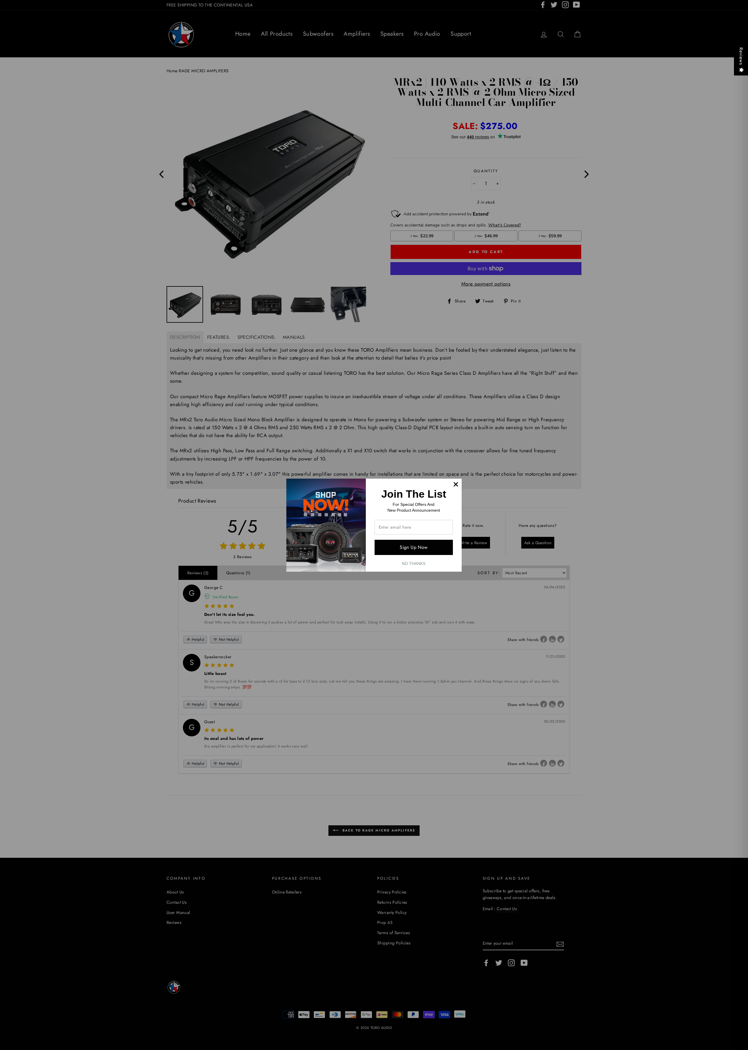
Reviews (741, 56)
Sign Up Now (413, 547)
